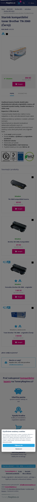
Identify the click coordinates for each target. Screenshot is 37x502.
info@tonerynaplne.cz (16, 364)
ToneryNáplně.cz (10, 487)
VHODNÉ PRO (22, 93)
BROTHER (10, 9)
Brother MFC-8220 (9, 11)
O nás (20, 471)
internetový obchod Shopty (17, 489)
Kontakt (27, 471)
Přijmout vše (19, 445)
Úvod (3, 9)
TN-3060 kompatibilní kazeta (18, 199)
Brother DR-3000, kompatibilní (18, 242)
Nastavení (18, 449)
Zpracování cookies (7, 441)
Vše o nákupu (26, 473)
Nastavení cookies (13, 491)
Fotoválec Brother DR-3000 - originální (18, 287)
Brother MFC (18, 9)
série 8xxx (28, 9)
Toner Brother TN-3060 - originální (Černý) (18, 333)
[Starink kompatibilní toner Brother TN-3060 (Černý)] (18, 54)
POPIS (12, 93)
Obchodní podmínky (12, 473)
